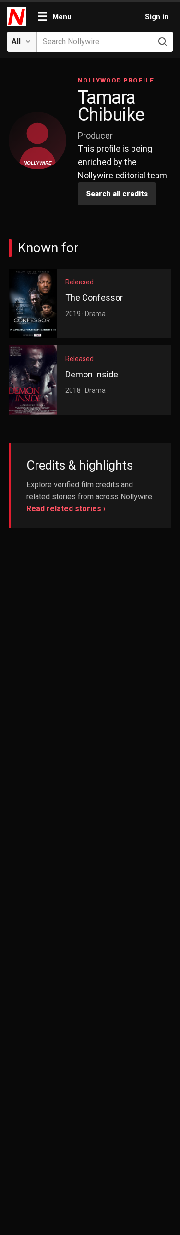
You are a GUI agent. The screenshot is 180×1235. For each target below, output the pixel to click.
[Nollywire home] (17, 16)
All (16, 41)
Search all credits (117, 193)
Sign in (156, 16)
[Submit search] (162, 42)
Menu (54, 17)
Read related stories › (66, 508)
